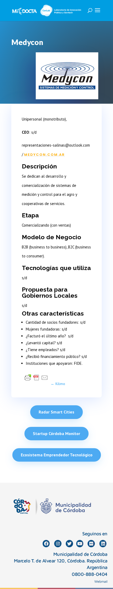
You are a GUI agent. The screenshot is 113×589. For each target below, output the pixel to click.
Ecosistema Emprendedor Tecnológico (57, 454)
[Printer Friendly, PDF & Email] (36, 377)
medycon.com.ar (44, 154)
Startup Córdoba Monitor (56, 433)
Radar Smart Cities (56, 412)
